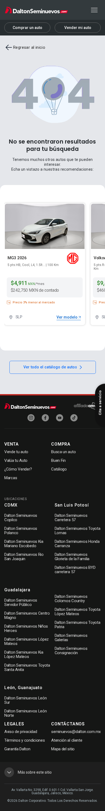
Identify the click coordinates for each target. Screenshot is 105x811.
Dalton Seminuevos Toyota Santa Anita (27, 667)
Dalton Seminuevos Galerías (71, 637)
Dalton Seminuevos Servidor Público (20, 602)
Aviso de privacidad (20, 731)
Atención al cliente (66, 740)
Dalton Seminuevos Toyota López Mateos (77, 611)
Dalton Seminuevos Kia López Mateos (23, 654)
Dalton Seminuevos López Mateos (26, 641)
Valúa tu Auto (15, 460)
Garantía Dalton (17, 749)
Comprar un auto (27, 27)
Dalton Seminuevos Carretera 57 (71, 517)
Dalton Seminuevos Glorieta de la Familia (72, 556)
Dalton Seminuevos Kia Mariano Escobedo (23, 543)
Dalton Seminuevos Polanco (20, 530)
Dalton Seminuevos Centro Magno (27, 615)
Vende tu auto (16, 451)
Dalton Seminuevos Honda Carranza (77, 543)
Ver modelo (67, 317)
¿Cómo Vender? (18, 469)
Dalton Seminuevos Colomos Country (71, 598)
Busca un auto (63, 451)
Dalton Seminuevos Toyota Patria (77, 624)
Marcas (10, 477)
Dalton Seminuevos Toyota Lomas (77, 530)
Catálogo (59, 469)
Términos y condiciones (24, 740)
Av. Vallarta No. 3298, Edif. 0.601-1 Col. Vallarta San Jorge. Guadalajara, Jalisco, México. (52, 791)
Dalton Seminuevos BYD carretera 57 (75, 569)
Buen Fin (58, 460)
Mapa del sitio (63, 749)
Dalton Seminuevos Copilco (20, 517)
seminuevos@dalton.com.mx (76, 731)
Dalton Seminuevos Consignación (71, 650)
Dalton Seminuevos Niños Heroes (26, 628)
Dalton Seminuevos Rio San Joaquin (24, 556)
